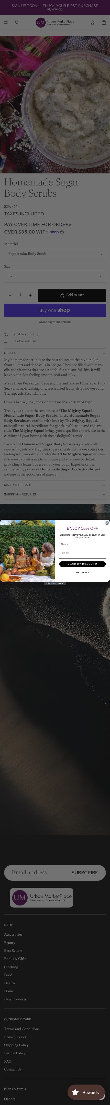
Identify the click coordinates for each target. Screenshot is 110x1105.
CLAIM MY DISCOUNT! (82, 564)
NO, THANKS (82, 573)
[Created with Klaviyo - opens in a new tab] (55, 583)
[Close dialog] (106, 523)
